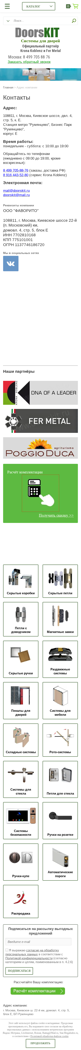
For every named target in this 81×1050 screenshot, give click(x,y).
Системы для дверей (40, 40)
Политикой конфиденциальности (29, 958)
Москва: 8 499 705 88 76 (29, 56)
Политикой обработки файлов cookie (49, 1036)
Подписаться (19, 970)
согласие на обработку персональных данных (32, 952)
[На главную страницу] (37, 33)
